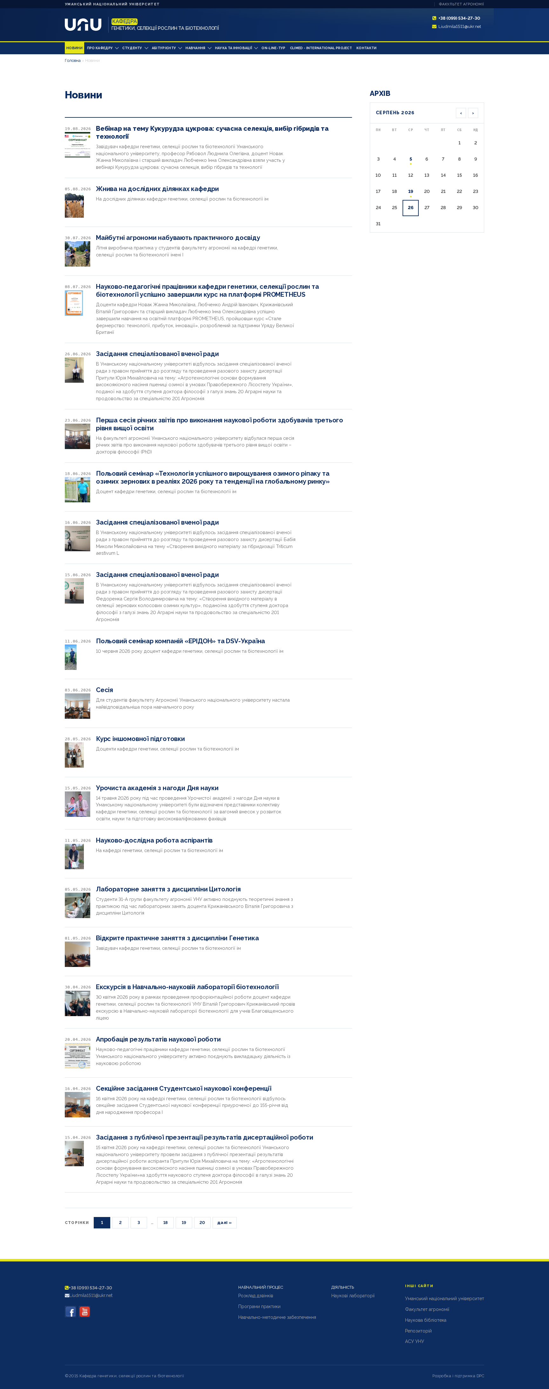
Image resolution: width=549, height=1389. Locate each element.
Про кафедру (100, 48)
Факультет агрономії (461, 4)
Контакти (366, 48)
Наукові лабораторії (353, 1295)
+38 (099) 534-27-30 (459, 18)
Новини (74, 48)
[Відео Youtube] (84, 1311)
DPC (481, 1375)
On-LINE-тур (273, 48)
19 (184, 1222)
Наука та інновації (233, 48)
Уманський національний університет (112, 4)
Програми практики (259, 1306)
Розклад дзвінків (255, 1295)
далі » (224, 1222)
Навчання (196, 48)
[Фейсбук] (70, 1311)
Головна (73, 60)
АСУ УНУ (414, 1341)
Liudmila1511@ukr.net (459, 26)
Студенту (132, 48)
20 (202, 1222)
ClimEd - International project (321, 48)
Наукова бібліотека (425, 1320)
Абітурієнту (164, 48)
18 (165, 1222)
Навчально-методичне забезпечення (277, 1317)
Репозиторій (418, 1330)
